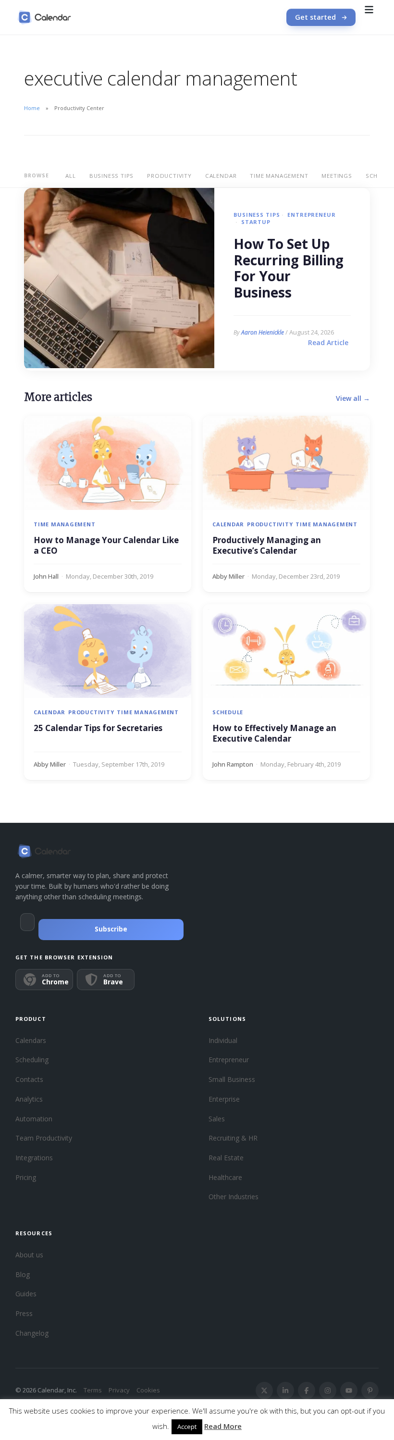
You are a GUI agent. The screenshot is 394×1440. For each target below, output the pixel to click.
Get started (315, 17)
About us (29, 1254)
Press (24, 1313)
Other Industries (234, 1196)
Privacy (119, 1390)
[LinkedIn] (285, 1390)
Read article (328, 342)
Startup (256, 221)
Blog (22, 1274)
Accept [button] (187, 1426)
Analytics (29, 1099)
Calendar (220, 175)
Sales (217, 1118)
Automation (33, 1118)
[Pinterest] (370, 1390)
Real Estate (226, 1157)
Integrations (34, 1157)
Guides (26, 1293)
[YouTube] (348, 1390)
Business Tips (111, 175)
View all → (353, 398)
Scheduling (32, 1059)
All (70, 175)
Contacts (29, 1079)
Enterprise (224, 1099)
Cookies (148, 1390)
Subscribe (111, 929)
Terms (93, 1390)
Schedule (227, 712)
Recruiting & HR (233, 1137)
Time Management (279, 175)
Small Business (232, 1079)
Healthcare (225, 1177)
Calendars (30, 1040)
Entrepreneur (311, 214)
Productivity (169, 175)
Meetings (336, 175)
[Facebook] (306, 1390)
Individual (223, 1040)
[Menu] (369, 17)
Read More (223, 1426)
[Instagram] (327, 1390)
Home (32, 108)
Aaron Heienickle (262, 332)
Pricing (25, 1177)
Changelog (32, 1333)
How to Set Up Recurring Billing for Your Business (289, 268)
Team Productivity (43, 1137)
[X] (264, 1390)
